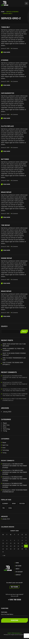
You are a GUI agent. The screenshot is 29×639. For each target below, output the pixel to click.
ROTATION (22, 503)
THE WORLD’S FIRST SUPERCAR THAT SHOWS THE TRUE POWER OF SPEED (15, 377)
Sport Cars (6, 425)
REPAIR (14, 503)
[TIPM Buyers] (4, 3)
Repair (5, 423)
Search (4, 326)
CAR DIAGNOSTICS (7, 93)
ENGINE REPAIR (6, 258)
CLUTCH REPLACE (7, 126)
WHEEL (10, 508)
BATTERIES (5, 159)
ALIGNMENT (5, 503)
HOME (2, 11)
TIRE (3, 508)
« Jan (4, 555)
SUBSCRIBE (14, 620)
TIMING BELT (5, 27)
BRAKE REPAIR (6, 192)
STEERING (4, 60)
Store (4, 427)
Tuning (5, 431)
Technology (6, 429)
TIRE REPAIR (5, 225)
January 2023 (7, 412)
